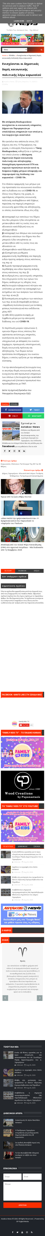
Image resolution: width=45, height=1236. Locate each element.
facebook (22, 571)
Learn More (19, 21)
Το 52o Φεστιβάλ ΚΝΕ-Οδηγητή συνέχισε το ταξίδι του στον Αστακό (27, 1155)
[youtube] (22, 1232)
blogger (8, 571)
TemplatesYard (21, 1225)
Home (4, 55)
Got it (29, 21)
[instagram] (27, 1232)
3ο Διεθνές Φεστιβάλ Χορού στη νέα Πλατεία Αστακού (27, 1143)
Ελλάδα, (5, 84)
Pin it (15, 416)
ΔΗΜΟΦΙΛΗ (22, 846)
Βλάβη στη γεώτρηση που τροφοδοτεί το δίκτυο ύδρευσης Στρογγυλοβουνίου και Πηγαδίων (27, 879)
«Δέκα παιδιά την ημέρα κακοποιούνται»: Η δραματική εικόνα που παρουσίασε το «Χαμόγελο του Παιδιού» (20, 521)
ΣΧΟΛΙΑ (37, 846)
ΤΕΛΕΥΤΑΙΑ (8, 846)
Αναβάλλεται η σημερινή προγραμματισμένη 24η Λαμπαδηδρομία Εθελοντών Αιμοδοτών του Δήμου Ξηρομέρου (27, 893)
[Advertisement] (23, 562)
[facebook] (13, 1232)
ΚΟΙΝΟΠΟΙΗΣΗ (14, 410)
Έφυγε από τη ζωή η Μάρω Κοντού (16, 496)
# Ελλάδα (14, 404)
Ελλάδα (12, 55)
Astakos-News (6, 1219)
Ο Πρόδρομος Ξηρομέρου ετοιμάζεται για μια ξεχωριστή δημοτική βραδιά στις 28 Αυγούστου (26, 1133)
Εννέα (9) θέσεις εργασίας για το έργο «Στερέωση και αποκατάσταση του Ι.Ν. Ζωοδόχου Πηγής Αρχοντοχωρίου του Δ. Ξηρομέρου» (27, 855)
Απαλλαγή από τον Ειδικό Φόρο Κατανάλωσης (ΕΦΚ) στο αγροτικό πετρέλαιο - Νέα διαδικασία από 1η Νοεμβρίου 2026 (22, 547)
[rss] (32, 1232)
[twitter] (17, 1232)
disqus (36, 571)
